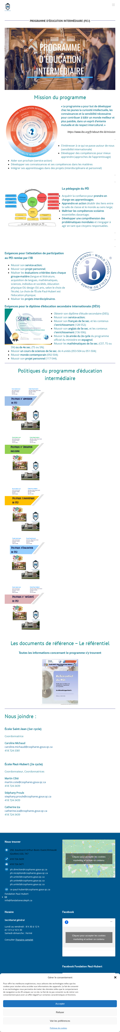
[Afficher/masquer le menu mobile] (113, 4)
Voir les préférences (60, 1021)
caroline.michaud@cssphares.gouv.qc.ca (28, 747)
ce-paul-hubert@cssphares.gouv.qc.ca (30, 889)
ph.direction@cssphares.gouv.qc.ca (28, 869)
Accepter (60, 1003)
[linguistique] (26, 486)
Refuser (60, 1012)
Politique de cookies (58, 1028)
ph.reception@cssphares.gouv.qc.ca (29, 873)
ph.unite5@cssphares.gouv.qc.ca (27, 884)
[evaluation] (26, 536)
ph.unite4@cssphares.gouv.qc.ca (27, 880)
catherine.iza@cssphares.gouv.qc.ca (26, 811)
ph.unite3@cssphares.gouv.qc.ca (27, 876)
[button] (115, 977)
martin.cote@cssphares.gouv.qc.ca (25, 782)
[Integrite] (26, 586)
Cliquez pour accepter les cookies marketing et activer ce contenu (88, 858)
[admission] (26, 386)
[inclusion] (26, 436)
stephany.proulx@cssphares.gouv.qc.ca (28, 796)
